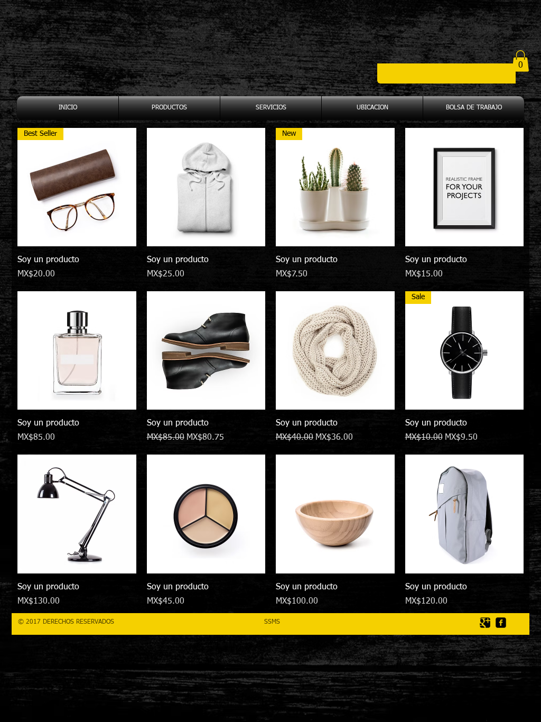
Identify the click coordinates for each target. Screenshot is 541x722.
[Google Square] (485, 622)
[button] (520, 61)
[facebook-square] (501, 622)
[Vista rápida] (206, 187)
